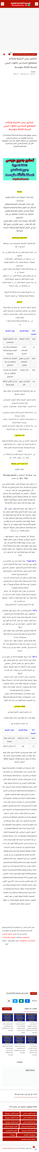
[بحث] (2, 4)
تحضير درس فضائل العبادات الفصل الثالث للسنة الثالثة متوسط (32, 1051)
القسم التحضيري (11, 1130)
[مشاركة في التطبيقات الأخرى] (9, 1001)
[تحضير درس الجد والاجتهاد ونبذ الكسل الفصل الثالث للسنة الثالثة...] (19, 1017)
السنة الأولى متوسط (12, 1113)
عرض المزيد (7, 1008)
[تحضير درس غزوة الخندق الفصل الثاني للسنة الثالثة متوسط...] (19, 1039)
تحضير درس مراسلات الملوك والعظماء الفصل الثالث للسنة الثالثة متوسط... (31, 1028)
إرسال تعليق (30, 1070)
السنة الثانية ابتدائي (29, 1122)
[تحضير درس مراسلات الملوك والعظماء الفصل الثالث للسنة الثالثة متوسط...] (31, 1017)
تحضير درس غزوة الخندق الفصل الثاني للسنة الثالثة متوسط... (19, 1050)
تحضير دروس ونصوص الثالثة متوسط (25, 54)
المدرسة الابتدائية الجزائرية (11, 1148)
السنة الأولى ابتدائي (29, 1113)
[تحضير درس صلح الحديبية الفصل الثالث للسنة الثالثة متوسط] (7, 1017)
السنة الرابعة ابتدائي (10, 1126)
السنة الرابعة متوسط (29, 1130)
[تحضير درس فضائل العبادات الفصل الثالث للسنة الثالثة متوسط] (31, 1039)
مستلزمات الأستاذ (30, 1135)
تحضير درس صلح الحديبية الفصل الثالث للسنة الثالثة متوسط (7, 1027)
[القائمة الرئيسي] (36, 4)
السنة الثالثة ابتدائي (29, 1118)
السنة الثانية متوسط (12, 1122)
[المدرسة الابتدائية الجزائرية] (20, 4)
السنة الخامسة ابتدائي (28, 1126)
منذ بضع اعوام (32, 1022)
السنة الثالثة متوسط (12, 1118)
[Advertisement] (19, 29)
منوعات (12, 1135)
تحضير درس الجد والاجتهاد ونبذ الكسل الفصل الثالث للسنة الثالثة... (20, 1028)
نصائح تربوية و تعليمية (29, 1139)
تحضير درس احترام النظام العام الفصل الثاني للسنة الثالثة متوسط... (7, 1051)
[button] (27, 1001)
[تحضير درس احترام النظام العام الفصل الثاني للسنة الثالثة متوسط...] (7, 1039)
